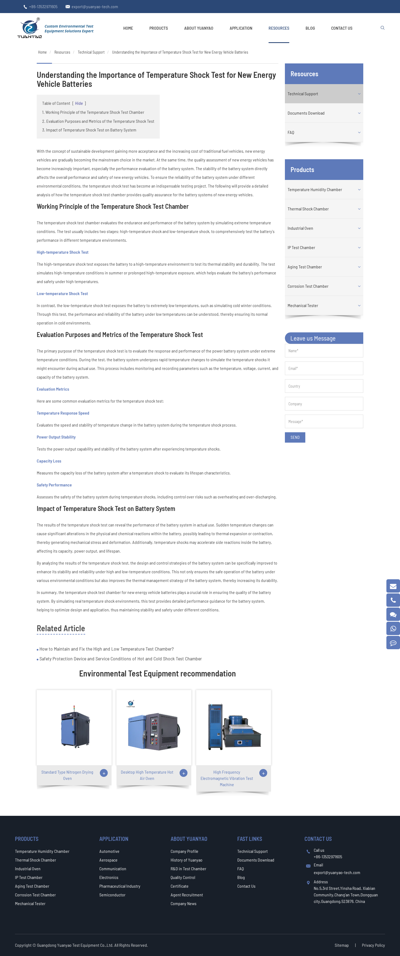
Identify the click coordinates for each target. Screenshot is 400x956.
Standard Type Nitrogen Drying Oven (67, 775)
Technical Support (91, 52)
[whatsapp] (393, 628)
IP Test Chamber (301, 247)
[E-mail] (393, 586)
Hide (79, 103)
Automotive (109, 851)
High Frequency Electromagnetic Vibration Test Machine (227, 778)
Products (158, 27)
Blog (310, 27)
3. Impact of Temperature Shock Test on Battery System (89, 129)
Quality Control (183, 877)
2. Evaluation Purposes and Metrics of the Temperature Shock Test (98, 121)
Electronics (108, 877)
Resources (279, 27)
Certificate (180, 885)
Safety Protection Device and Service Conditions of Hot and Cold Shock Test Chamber (120, 658)
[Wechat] (393, 614)
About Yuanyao (198, 27)
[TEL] (393, 600)
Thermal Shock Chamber (308, 208)
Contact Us (341, 27)
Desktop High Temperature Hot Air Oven (147, 775)
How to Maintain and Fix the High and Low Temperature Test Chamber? (106, 649)
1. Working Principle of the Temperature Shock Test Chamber (93, 112)
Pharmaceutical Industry (119, 885)
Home (128, 27)
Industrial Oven (300, 228)
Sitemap (342, 945)
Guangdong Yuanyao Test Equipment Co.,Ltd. (75, 945)
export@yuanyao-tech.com (95, 6)
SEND (295, 437)
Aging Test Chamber (305, 266)
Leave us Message (313, 338)
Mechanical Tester (303, 305)
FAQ (291, 132)
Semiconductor (112, 894)
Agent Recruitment (187, 894)
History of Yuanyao (186, 859)
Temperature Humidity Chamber (315, 189)
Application (241, 27)
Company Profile (184, 851)
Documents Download (306, 112)
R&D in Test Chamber (188, 868)
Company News (183, 903)
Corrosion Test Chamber (308, 286)
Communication (112, 868)
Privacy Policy (373, 945)
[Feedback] (393, 642)
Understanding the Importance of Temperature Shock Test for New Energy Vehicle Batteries (180, 52)
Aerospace (108, 859)
